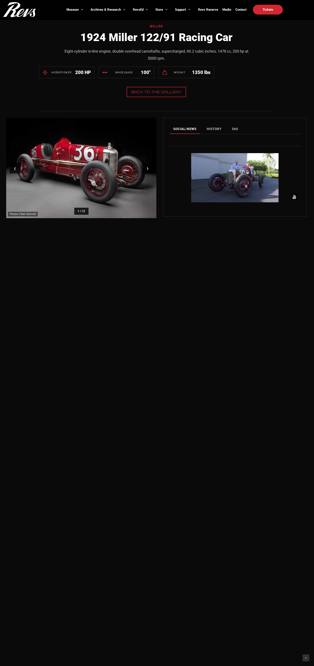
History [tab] (214, 129)
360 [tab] (235, 129)
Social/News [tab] (185, 129)
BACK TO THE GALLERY (156, 92)
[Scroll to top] (305, 658)
